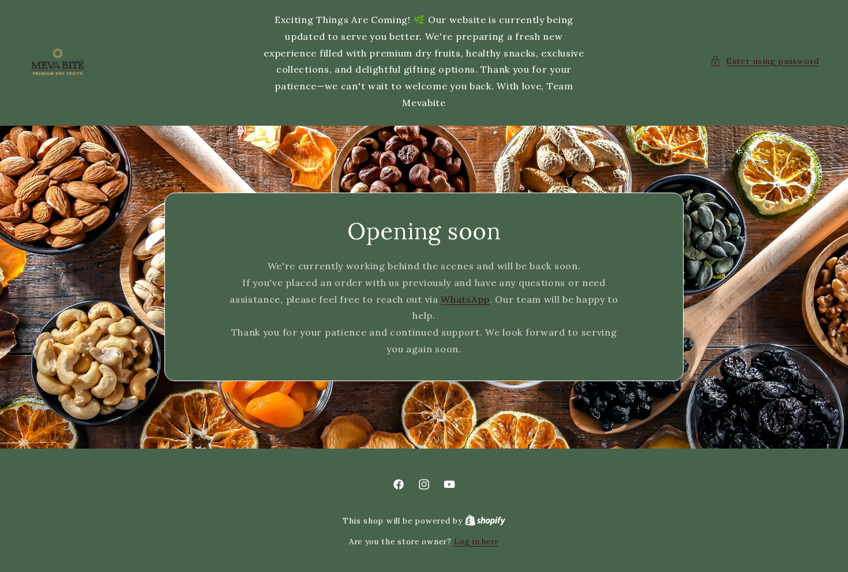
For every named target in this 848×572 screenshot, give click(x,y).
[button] (764, 61)
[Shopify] (485, 521)
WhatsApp (465, 299)
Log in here (476, 542)
